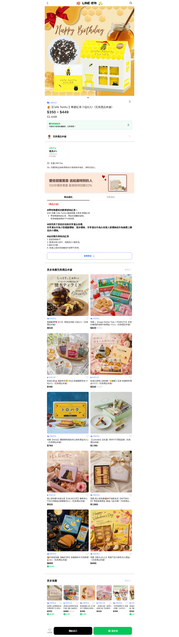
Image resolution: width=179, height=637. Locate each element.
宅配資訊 (111, 197)
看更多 (127, 269)
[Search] (131, 3)
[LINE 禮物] (89, 3)
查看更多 (88, 256)
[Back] (48, 3)
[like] (87, 318)
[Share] (130, 101)
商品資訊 (68, 197)
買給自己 (73, 630)
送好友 (114, 630)
